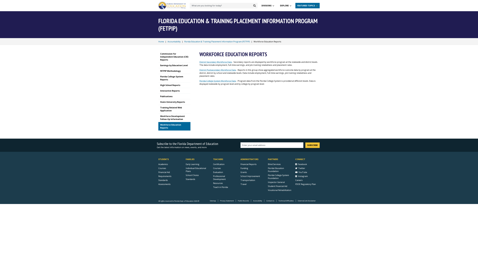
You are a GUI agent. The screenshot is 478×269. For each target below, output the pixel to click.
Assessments (164, 184)
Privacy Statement (227, 201)
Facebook (302, 164)
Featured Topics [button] (306, 5)
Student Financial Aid (277, 186)
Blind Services (274, 164)
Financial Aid (164, 172)
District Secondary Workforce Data (215, 62)
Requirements (164, 176)
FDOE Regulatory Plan (305, 184)
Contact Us (270, 201)
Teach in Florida (220, 187)
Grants (243, 172)
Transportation (247, 180)
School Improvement (250, 176)
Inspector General (276, 182)
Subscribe (312, 145)
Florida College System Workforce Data (217, 81)
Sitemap (213, 201)
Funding (244, 168)
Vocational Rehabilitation (279, 190)
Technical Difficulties (286, 201)
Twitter (301, 168)
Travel (243, 184)
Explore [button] (284, 5)
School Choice (192, 175)
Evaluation (218, 172)
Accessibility (257, 201)
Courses (162, 168)
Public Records (243, 201)
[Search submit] (255, 5)
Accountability (174, 41)
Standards (163, 180)
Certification (218, 164)
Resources (218, 183)
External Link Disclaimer (307, 201)
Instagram (303, 176)
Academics (163, 164)
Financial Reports (248, 164)
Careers (299, 180)
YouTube (303, 172)
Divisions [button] (266, 5)
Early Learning (192, 164)
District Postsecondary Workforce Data (217, 70)
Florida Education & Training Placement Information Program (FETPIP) (217, 41)
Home (161, 41)
